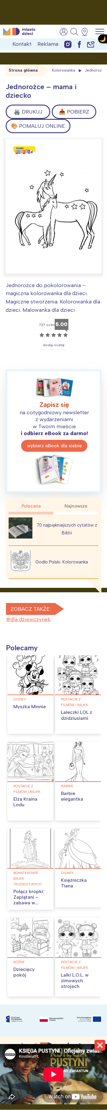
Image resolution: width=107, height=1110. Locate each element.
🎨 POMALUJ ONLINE (38, 126)
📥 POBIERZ (74, 111)
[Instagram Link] (68, 44)
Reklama (47, 44)
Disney (19, 699)
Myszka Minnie (29, 706)
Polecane (31, 506)
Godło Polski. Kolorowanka (61, 562)
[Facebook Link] (79, 44)
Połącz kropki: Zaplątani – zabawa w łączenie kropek (28, 903)
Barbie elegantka (72, 796)
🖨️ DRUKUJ (28, 111)
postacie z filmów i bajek (74, 702)
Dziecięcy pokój (23, 972)
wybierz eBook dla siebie (54, 445)
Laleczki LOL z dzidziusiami (76, 715)
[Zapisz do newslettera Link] (91, 44)
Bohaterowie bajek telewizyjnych (27, 878)
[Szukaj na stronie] (74, 32)
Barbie (67, 786)
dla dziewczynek (30, 619)
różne (19, 962)
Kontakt (22, 44)
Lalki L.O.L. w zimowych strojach (75, 980)
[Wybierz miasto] (86, 32)
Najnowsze (75, 506)
